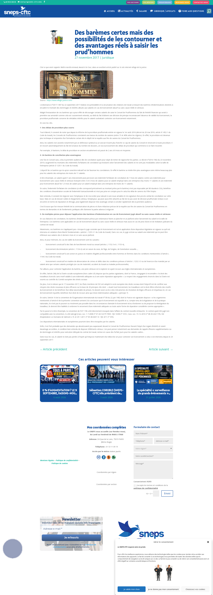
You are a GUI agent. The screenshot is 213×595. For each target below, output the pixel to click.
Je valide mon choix (132, 589)
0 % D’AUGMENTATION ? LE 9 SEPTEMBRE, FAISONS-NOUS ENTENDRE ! (59, 392)
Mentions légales (47, 460)
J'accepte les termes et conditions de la (151, 486)
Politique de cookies (60, 463)
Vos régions (148, 2)
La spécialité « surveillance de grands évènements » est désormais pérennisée (153, 392)
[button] (208, 542)
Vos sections (133, 2)
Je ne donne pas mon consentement (163, 589)
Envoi (167, 493)
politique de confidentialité (146, 488)
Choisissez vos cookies (195, 589)
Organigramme (165, 2)
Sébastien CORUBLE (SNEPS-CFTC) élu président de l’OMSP (106, 392)
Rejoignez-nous (182, 2)
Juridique (108, 58)
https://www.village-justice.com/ (59, 100)
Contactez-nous (201, 2)
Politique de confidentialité (67, 460)
